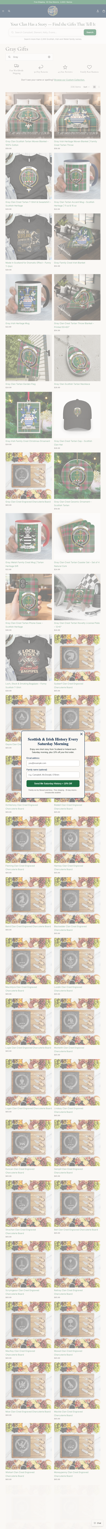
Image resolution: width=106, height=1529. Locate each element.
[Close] (81, 734)
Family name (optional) (36, 769)
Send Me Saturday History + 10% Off (53, 783)
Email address (32, 758)
